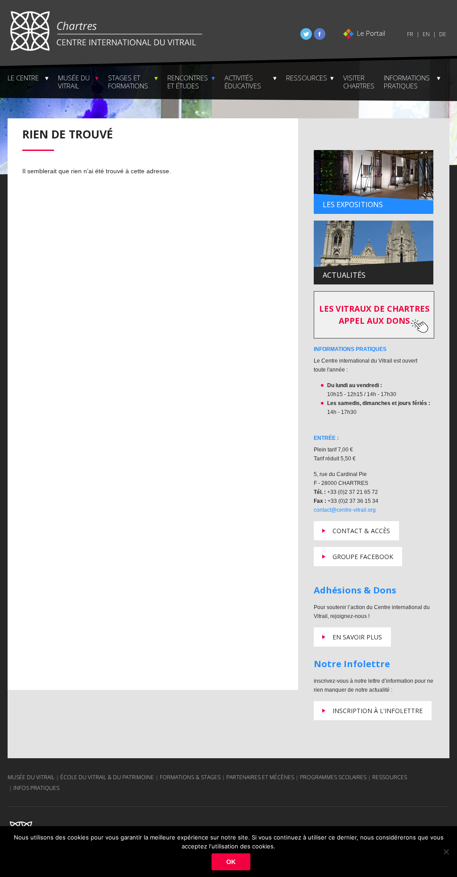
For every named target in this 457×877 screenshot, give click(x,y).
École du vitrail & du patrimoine (107, 777)
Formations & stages (190, 777)
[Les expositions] (373, 182)
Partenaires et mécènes (260, 777)
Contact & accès (361, 530)
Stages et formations (128, 81)
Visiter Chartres (358, 81)
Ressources (306, 77)
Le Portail (371, 33)
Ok (231, 861)
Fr (410, 34)
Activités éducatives (242, 81)
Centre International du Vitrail (106, 31)
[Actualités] (373, 252)
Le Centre (23, 77)
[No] (445, 851)
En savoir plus (357, 637)
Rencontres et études (187, 81)
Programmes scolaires (333, 777)
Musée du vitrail (74, 81)
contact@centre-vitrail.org (345, 510)
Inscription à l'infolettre (377, 710)
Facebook (319, 34)
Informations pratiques (407, 81)
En (426, 34)
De (442, 34)
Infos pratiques (36, 788)
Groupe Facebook (362, 556)
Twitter (306, 34)
